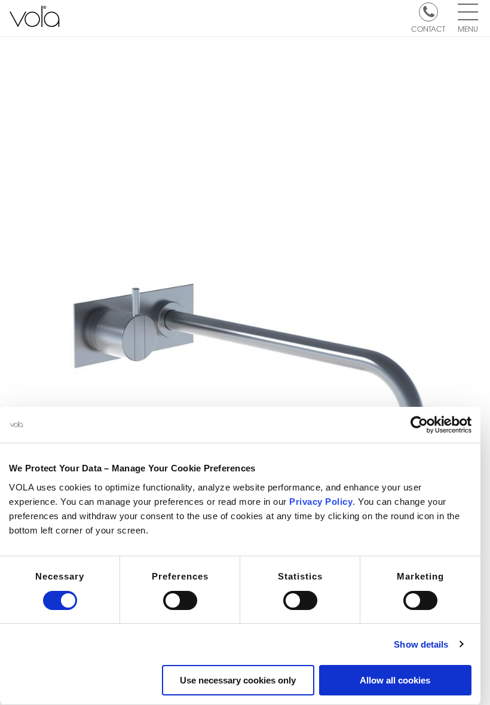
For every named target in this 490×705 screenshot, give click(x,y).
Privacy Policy (321, 501)
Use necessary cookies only (238, 680)
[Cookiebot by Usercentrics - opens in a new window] (419, 425)
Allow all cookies (395, 680)
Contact (428, 28)
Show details (421, 644)
